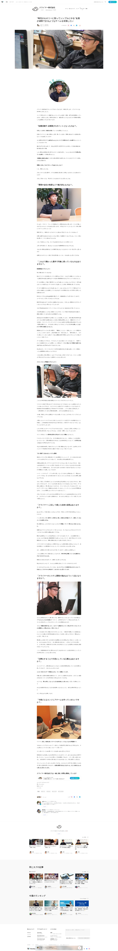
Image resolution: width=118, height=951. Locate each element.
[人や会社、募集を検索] (105, 2)
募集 (86, 8)
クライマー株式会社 (47, 7)
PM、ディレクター (40, 784)
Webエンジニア (40, 786)
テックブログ (61, 791)
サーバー (43, 791)
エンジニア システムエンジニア (43, 782)
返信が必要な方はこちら (71, 938)
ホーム (66, 8)
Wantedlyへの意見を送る (84, 938)
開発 (38, 791)
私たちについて (72, 8)
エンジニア (54, 791)
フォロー (42, 9)
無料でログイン (113, 2)
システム (48, 791)
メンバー (77, 8)
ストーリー (82, 8)
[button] (30, 929)
